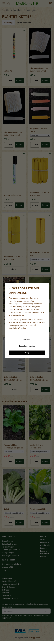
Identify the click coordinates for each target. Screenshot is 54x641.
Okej (27, 352)
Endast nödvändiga (27, 346)
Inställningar (27, 339)
